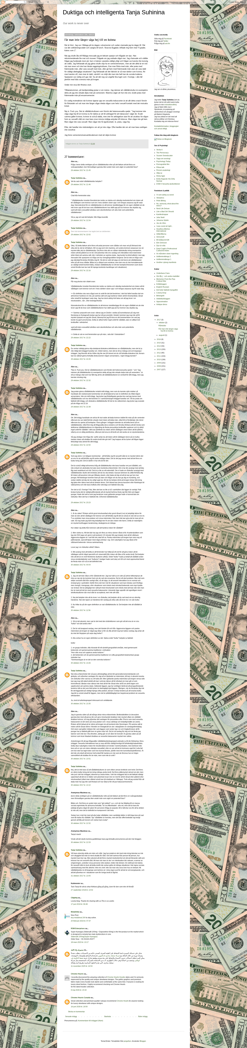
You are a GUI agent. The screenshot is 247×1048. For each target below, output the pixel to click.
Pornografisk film (162, 164)
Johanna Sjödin (162, 220)
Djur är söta (160, 246)
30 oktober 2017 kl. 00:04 (81, 565)
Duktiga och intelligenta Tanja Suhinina (114, 12)
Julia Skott (160, 217)
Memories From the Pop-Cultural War (166, 280)
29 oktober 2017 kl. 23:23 (81, 503)
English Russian (162, 287)
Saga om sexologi (163, 159)
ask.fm (167, 44)
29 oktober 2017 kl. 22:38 (81, 407)
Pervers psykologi (163, 170)
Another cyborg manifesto (166, 262)
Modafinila (75, 912)
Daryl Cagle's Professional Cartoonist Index (166, 250)
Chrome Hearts (77, 974)
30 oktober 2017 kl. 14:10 (81, 785)
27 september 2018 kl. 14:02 (82, 890)
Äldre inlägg (143, 1017)
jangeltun (127, 1041)
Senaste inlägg (71, 1017)
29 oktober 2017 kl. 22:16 (81, 271)
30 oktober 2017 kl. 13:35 (81, 704)
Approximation (162, 302)
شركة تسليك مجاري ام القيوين (109, 956)
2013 (159, 349)
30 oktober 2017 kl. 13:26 (81, 663)
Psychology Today (163, 161)
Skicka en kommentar (76, 1012)
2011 (159, 356)
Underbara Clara (163, 273)
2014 (159, 346)
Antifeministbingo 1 (163, 259)
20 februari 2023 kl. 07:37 (81, 921)
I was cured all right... (164, 226)
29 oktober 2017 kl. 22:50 (81, 445)
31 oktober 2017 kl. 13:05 (81, 876)
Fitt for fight (160, 176)
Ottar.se (159, 173)
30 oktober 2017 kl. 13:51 (81, 759)
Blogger (143, 1041)
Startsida (107, 1017)
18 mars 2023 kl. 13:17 (80, 942)
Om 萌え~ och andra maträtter (168, 276)
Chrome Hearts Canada (80, 998)
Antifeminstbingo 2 (163, 256)
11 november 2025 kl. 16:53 (81, 966)
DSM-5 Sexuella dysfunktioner (168, 184)
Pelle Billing (161, 201)
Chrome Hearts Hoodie (116, 977)
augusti (162, 335)
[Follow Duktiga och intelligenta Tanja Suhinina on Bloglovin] (163, 139)
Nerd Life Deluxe (163, 209)
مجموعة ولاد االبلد (77, 950)
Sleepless (160, 198)
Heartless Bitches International (163, 230)
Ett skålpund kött (162, 240)
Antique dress (161, 304)
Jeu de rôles (161, 223)
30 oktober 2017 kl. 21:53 (81, 842)
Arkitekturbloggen (163, 299)
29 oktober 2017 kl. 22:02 (81, 235)
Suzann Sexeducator (164, 156)
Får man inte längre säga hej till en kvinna (168, 330)
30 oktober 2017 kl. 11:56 (80, 610)
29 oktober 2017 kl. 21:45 (81, 170)
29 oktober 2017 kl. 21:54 (81, 220)
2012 (159, 353)
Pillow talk (160, 167)
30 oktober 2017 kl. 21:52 (81, 823)
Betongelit (160, 296)
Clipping (74, 898)
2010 (159, 360)
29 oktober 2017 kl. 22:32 (81, 380)
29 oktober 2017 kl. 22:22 (81, 338)
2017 (159, 320)
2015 (159, 343)
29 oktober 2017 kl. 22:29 (81, 359)
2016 (159, 339)
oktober (162, 323)
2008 (159, 366)
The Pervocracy (162, 153)
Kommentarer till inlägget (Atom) (90, 1021)
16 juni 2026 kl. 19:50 (79, 1007)
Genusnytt (160, 237)
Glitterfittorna (161, 234)
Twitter (165, 41)
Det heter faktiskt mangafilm (167, 290)
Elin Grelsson (161, 243)
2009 (159, 363)
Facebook (168, 39)
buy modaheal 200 (78, 918)
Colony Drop (161, 293)
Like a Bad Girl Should (165, 212)
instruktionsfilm (170, 105)
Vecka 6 (159, 150)
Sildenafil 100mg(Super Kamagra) (84, 937)
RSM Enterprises (78, 928)
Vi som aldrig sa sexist (165, 195)
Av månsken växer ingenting (167, 254)
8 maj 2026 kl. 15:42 (79, 990)
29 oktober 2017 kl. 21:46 (81, 184)
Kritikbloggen (161, 284)
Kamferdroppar (162, 214)
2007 (159, 370)
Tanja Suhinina (77, 178)
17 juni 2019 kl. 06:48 (79, 904)
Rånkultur (162, 326)
